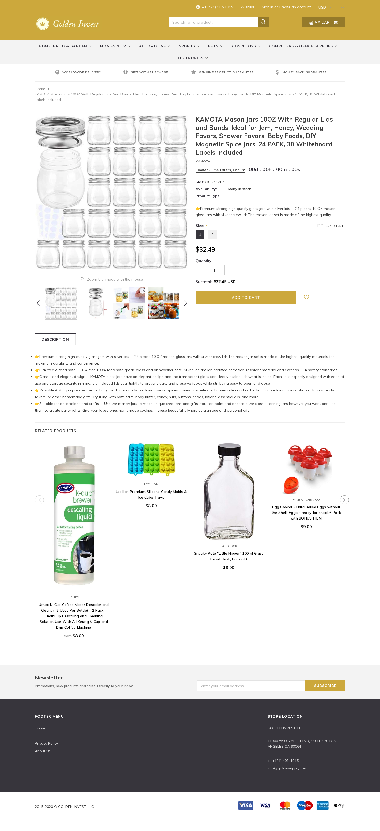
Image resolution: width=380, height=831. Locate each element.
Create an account (295, 7)
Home (40, 88)
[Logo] (68, 23)
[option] (88, 73)
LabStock (228, 546)
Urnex (73, 597)
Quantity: (204, 260)
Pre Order (151, 473)
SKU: (200, 182)
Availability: (206, 189)
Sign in (268, 7)
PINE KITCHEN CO (306, 499)
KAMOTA (203, 161)
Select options (73, 586)
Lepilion (151, 484)
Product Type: (208, 196)
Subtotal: (204, 281)
